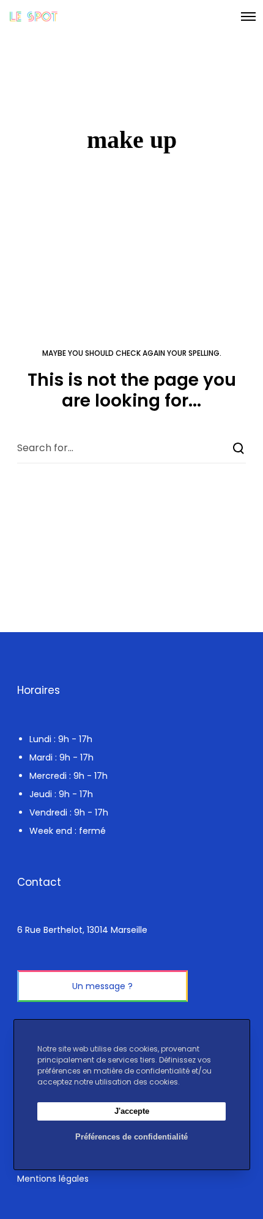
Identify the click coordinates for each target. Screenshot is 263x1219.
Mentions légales (53, 1179)
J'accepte (131, 1111)
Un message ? (102, 986)
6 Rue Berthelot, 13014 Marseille (82, 930)
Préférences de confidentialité (131, 1136)
